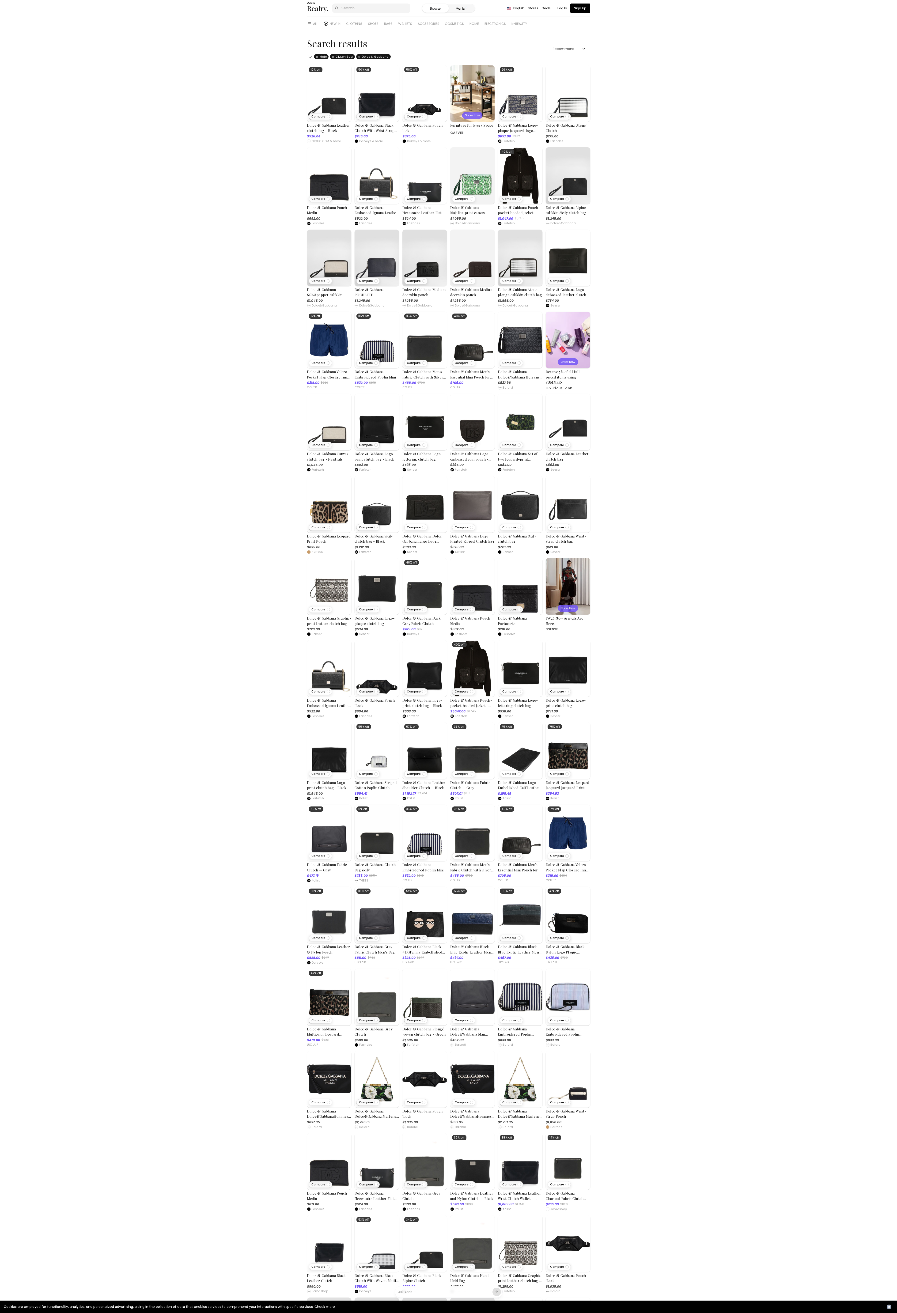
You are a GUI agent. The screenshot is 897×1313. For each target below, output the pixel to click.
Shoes (373, 23)
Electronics (495, 23)
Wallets (405, 23)
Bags (388, 23)
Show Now (472, 115)
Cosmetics (454, 23)
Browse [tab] (435, 8)
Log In (562, 8)
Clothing (354, 23)
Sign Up (580, 8)
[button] (320, 116)
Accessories (428, 23)
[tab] (462, 8)
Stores (533, 8)
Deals (546, 8)
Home (474, 23)
